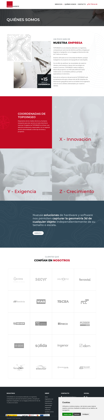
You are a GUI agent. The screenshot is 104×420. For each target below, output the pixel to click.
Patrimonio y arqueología (48, 404)
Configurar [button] (85, 414)
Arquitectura (48, 401)
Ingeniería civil (49, 399)
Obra (46, 397)
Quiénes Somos (70, 4)
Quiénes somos (49, 411)
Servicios (58, 4)
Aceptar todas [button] (67, 414)
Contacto (82, 4)
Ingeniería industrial (48, 408)
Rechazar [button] (77, 414)
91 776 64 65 (92, 4)
